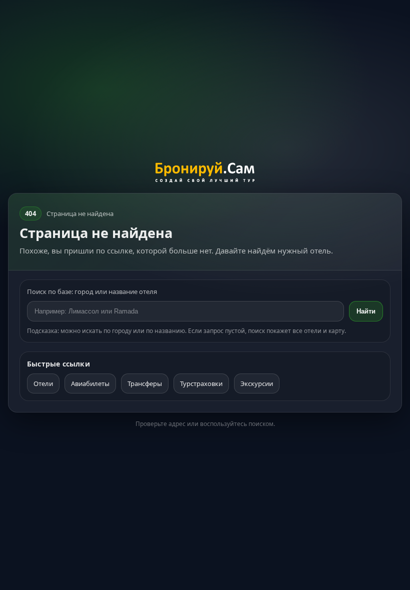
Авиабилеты (90, 383)
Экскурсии (256, 383)
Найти (366, 311)
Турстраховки (201, 383)
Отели (43, 383)
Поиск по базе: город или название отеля (92, 291)
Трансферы (145, 383)
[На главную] (205, 173)
